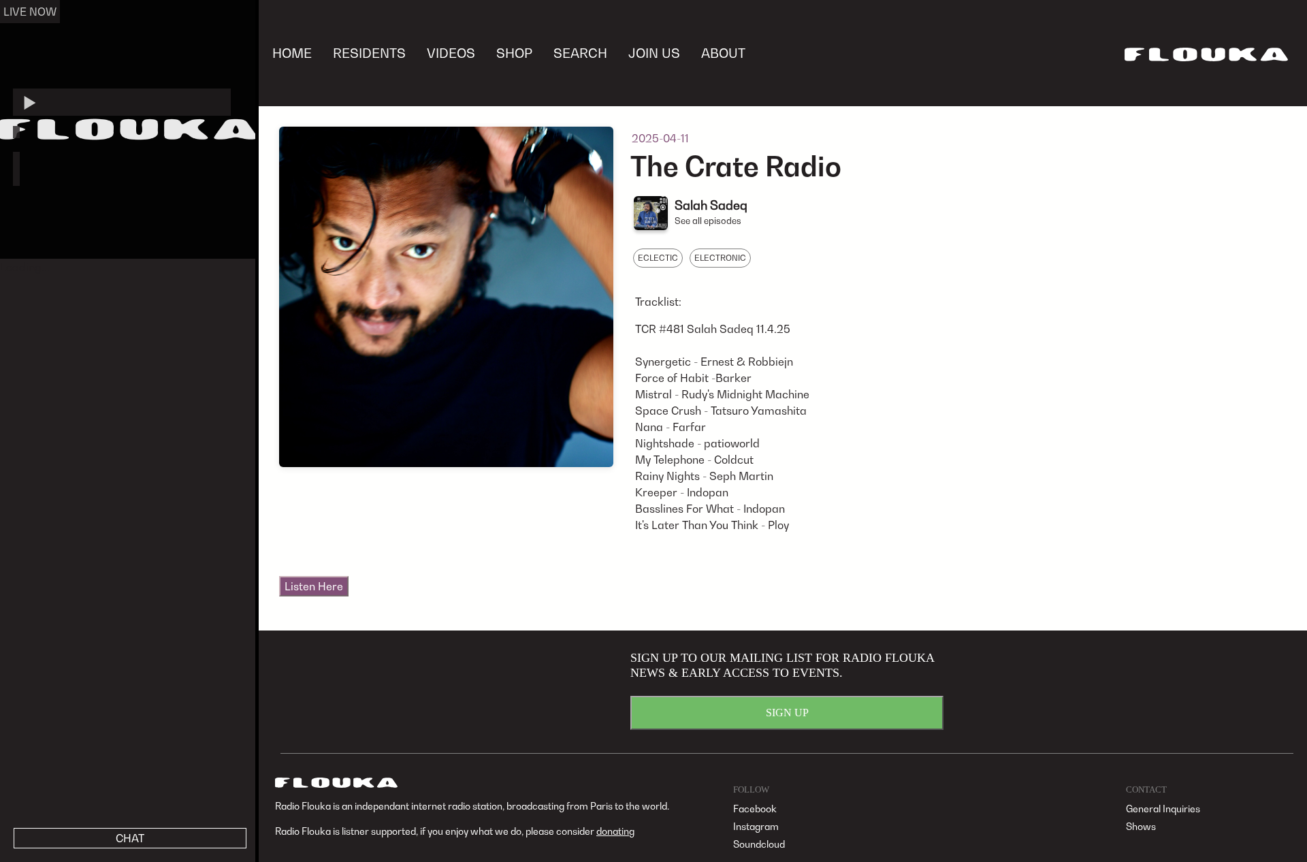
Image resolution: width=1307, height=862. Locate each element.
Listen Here (314, 586)
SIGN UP (787, 712)
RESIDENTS (369, 53)
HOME (292, 53)
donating (615, 831)
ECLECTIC (658, 258)
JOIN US (654, 53)
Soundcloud (759, 844)
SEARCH (580, 53)
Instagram (756, 826)
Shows (1141, 826)
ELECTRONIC (720, 258)
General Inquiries (1163, 808)
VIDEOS (451, 53)
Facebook (755, 808)
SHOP (514, 53)
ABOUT (723, 53)
